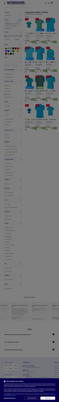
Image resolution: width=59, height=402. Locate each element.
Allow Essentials (31, 398)
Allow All (47, 398)
